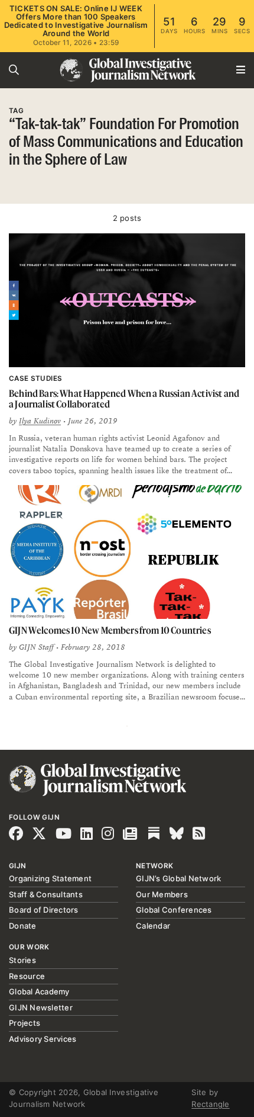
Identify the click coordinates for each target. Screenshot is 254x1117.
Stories (22, 960)
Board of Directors (44, 909)
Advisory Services (42, 1039)
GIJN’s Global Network (178, 878)
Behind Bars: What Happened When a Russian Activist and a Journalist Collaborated (124, 398)
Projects (24, 1023)
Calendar (153, 925)
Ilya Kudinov (40, 421)
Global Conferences (174, 909)
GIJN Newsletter (41, 1007)
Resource (27, 976)
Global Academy (39, 991)
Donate (23, 925)
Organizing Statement (50, 878)
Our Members (162, 894)
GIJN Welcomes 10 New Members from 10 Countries (110, 630)
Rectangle (210, 1104)
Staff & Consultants (46, 894)
